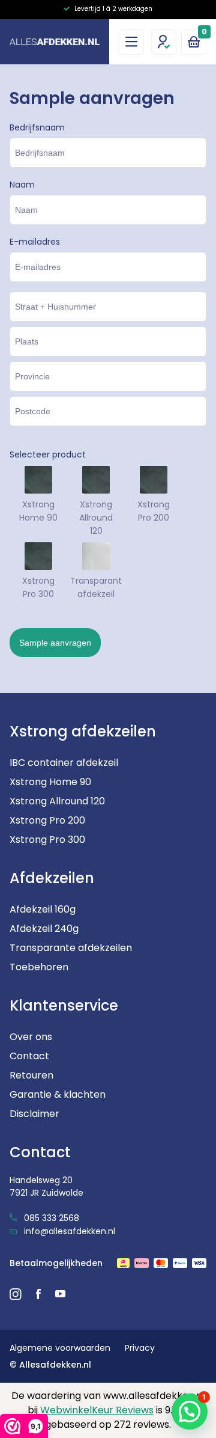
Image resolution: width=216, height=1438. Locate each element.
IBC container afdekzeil (64, 762)
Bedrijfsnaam (37, 127)
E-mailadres (35, 242)
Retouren (31, 1075)
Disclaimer (34, 1114)
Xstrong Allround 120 (57, 801)
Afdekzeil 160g (43, 909)
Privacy (140, 1348)
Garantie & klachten (58, 1094)
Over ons (31, 1037)
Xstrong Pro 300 (47, 839)
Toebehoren (39, 967)
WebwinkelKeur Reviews (97, 1410)
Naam (22, 185)
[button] (190, 1412)
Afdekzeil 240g (44, 928)
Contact (29, 1056)
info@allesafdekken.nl (68, 1231)
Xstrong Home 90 (50, 782)
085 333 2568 (50, 1218)
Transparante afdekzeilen (71, 948)
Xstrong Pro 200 (47, 820)
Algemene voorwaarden (60, 1348)
